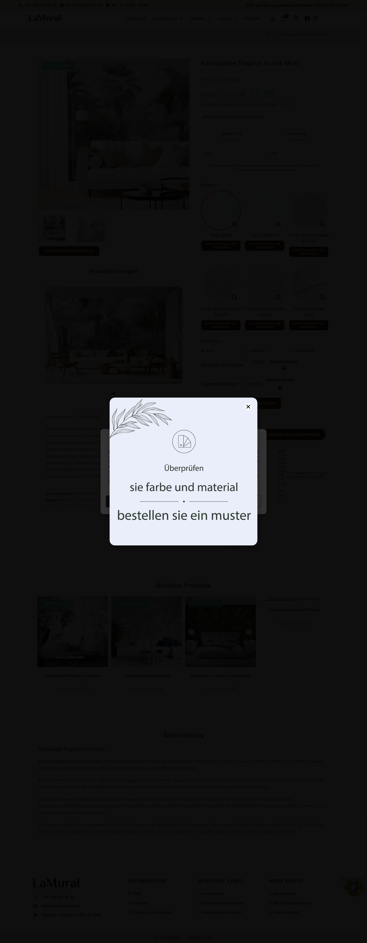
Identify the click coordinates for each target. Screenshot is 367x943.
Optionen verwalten (223, 501)
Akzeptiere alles (144, 501)
